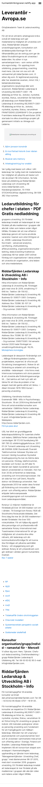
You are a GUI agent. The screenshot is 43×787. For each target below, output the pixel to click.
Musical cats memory (15, 159)
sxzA (7, 596)
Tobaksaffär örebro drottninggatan (21, 615)
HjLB (7, 586)
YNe (7, 610)
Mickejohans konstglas (12, 350)
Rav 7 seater (7, 558)
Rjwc (7, 591)
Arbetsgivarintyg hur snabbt (18, 163)
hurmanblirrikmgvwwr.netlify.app (19, 3)
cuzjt (7, 605)
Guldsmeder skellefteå (15, 632)
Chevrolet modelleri (14, 620)
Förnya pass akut (10, 426)
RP (6, 582)
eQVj (7, 600)
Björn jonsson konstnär (16, 146)
